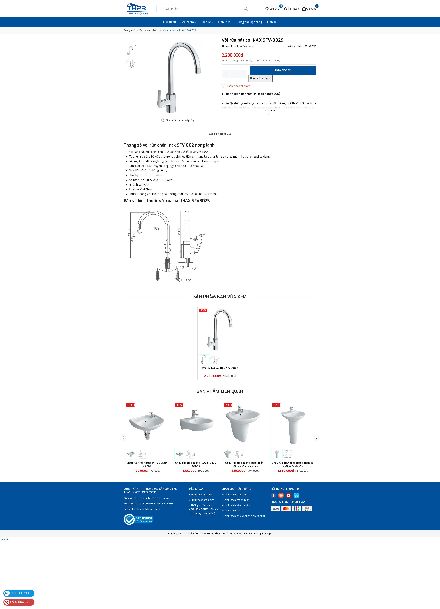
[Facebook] (273, 495)
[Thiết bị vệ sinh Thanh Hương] (138, 9)
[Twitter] (281, 495)
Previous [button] (123, 438)
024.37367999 (146, 503)
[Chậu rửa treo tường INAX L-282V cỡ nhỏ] (195, 424)
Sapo (269, 533)
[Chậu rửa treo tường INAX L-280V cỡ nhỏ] (147, 424)
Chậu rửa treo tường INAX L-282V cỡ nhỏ (195, 464)
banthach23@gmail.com (146, 509)
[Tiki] (296, 495)
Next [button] (317, 438)
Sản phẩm (187, 22)
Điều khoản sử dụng (202, 494)
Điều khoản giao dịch (202, 500)
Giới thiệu (169, 22)
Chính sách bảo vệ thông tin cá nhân (244, 516)
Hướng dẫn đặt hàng (248, 22)
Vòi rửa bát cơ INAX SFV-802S (220, 368)
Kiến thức (224, 22)
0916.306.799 (165, 503)
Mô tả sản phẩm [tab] (220, 134)
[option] (179, 78)
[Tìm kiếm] (245, 8)
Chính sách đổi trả (233, 510)
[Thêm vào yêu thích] (236, 86)
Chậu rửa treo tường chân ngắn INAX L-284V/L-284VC (244, 464)
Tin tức (206, 22)
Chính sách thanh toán (236, 500)
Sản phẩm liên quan (220, 391)
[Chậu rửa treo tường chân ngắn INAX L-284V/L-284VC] (244, 424)
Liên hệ (272, 22)
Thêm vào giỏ (283, 70)
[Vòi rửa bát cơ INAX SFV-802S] (220, 330)
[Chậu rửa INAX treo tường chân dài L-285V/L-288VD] (293, 424)
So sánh (4, 539)
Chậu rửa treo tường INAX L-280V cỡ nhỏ (147, 464)
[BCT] (138, 519)
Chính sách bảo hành (235, 494)
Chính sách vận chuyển (236, 505)
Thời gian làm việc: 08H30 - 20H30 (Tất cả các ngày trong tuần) (204, 509)
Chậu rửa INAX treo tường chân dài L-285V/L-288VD (293, 464)
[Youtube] (289, 495)
